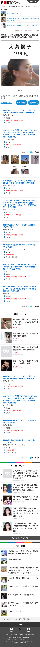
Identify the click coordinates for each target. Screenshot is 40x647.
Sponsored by (25, 152)
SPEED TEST (20, 6)
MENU (32, 1)
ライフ (36, 6)
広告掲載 (14, 634)
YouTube (28, 631)
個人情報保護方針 (29, 634)
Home (11, 631)
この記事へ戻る (6, 102)
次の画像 (33, 102)
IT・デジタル (12, 6)
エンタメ (28, 6)
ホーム (4, 6)
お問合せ (8, 634)
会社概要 (21, 634)
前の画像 (22, 102)
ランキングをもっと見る (20, 538)
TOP (20, 624)
